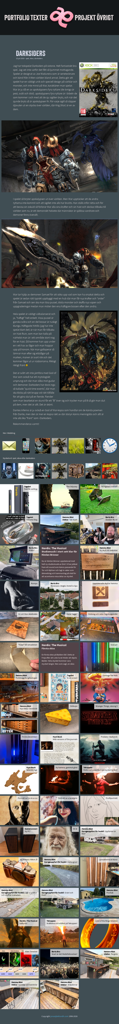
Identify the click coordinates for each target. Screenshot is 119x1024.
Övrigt (105, 17)
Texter (39, 17)
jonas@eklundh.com (59, 1016)
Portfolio (16, 17)
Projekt (85, 17)
